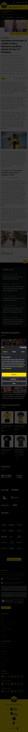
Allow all (14, 374)
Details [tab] (14, 351)
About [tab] (23, 351)
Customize (13, 379)
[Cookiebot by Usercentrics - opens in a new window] (20, 348)
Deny (14, 383)
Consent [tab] (5, 351)
